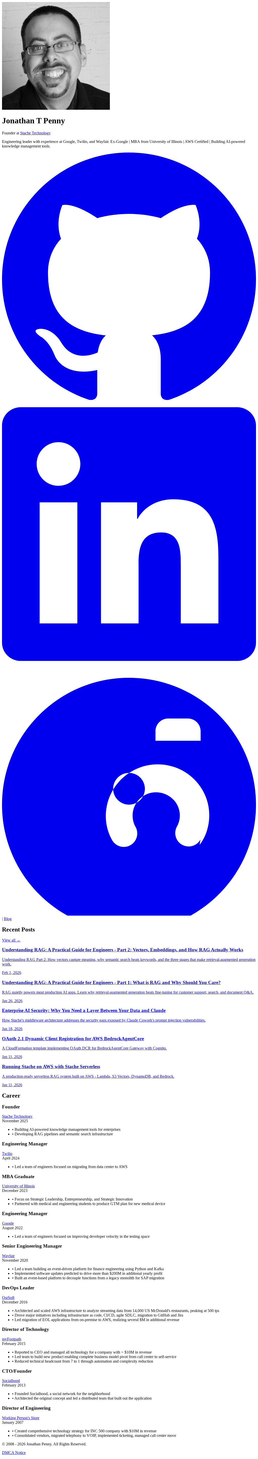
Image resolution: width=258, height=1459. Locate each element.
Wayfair (8, 1256)
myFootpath (11, 1339)
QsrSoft (8, 1297)
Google (8, 1223)
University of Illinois (18, 1186)
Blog (8, 919)
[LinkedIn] (129, 659)
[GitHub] (129, 405)
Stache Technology (35, 133)
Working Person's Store (20, 1418)
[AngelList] (129, 914)
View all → (11, 940)
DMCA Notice (14, 1452)
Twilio (7, 1153)
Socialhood (11, 1380)
